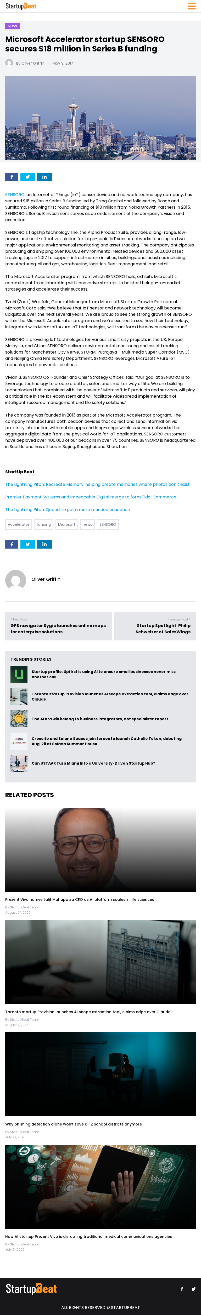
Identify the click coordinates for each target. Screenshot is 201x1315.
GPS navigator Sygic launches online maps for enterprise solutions (58, 629)
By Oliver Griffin (30, 63)
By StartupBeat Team (22, 907)
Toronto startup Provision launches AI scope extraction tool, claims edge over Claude (110, 696)
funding (44, 524)
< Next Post (18, 619)
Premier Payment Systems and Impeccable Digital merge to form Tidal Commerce (90, 497)
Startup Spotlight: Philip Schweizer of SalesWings (163, 629)
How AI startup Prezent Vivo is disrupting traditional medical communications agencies (88, 1236)
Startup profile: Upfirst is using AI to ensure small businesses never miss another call (104, 674)
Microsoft (66, 524)
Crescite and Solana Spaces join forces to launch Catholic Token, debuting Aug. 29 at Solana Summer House (107, 741)
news (87, 524)
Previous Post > (179, 619)
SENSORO (15, 195)
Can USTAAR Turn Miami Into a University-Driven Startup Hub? (93, 763)
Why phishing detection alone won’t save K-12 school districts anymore (74, 1124)
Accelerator (18, 524)
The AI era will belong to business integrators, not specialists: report (100, 719)
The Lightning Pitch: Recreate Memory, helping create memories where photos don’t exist (97, 484)
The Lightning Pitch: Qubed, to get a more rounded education (67, 510)
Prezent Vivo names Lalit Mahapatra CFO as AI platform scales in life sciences (79, 899)
